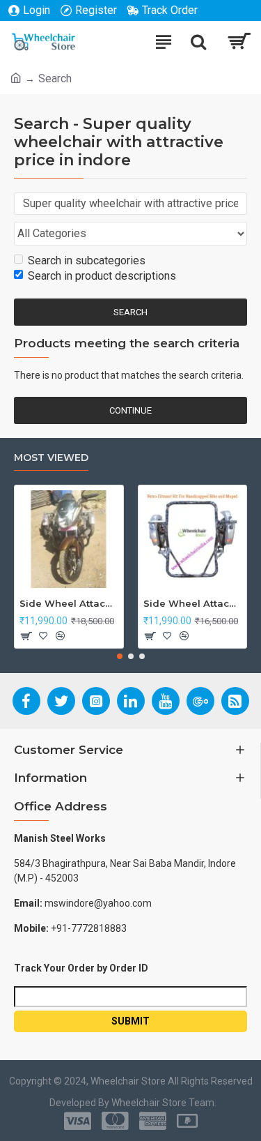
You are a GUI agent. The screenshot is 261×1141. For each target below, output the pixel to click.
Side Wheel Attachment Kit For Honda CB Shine (68, 603)
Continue (130, 410)
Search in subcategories (86, 260)
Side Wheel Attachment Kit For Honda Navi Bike (192, 603)
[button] (119, 656)
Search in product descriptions (102, 275)
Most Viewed (51, 458)
